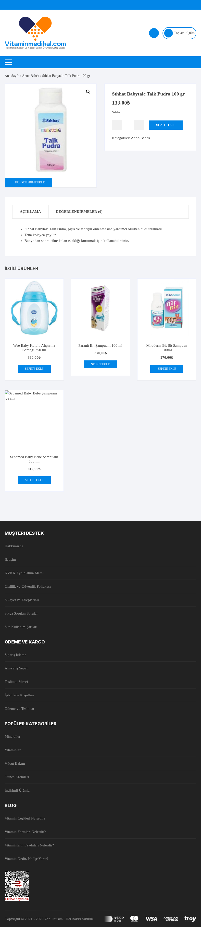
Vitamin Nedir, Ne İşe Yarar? (26, 859)
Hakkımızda (14, 546)
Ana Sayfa (12, 76)
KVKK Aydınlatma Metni (24, 573)
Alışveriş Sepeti (16, 668)
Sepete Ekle (165, 125)
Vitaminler (13, 750)
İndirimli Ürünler (18, 790)
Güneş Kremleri (17, 777)
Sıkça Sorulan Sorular (21, 613)
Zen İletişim (54, 919)
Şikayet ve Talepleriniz (22, 600)
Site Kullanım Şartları (21, 627)
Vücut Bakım (15, 763)
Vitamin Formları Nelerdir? (25, 832)
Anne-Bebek (30, 76)
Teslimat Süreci (16, 682)
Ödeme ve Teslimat (19, 709)
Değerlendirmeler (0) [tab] (79, 212)
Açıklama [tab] (30, 212)
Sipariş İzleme (15, 655)
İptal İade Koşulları (19, 695)
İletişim (10, 559)
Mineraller (12, 736)
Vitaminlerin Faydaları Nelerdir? (29, 845)
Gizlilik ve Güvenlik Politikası (28, 586)
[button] (88, 91)
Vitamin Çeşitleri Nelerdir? (25, 818)
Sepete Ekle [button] (34, 368)
